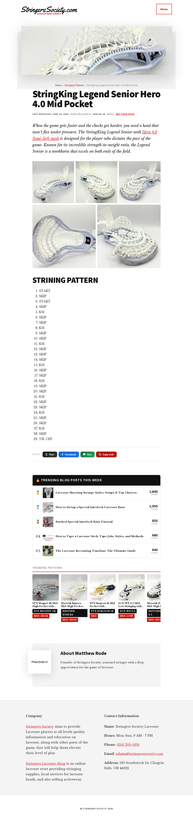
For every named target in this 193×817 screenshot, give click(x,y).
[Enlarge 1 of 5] (69, 166)
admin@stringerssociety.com (139, 754)
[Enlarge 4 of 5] (91, 209)
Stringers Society (40, 726)
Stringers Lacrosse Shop (45, 763)
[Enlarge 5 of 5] (156, 209)
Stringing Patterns (74, 85)
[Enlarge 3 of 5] (156, 166)
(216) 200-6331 (128, 745)
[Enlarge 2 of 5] (112, 166)
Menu (164, 9)
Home (58, 85)
